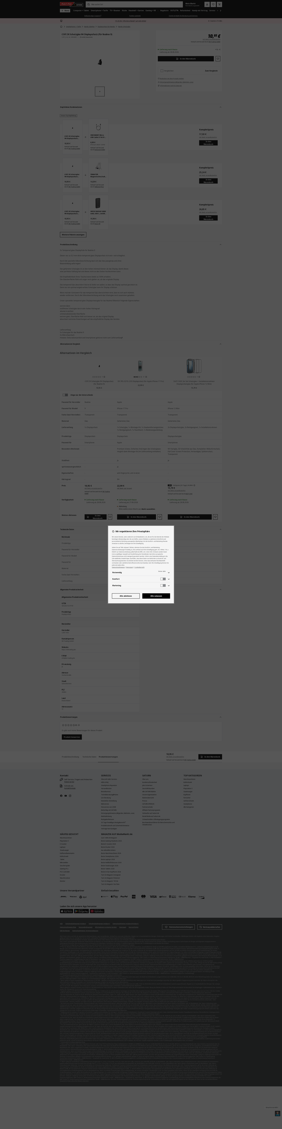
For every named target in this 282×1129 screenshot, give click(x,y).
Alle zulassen (156, 596)
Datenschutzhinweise (118, 567)
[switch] (163, 579)
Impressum (129, 567)
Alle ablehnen (126, 596)
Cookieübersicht (139, 567)
